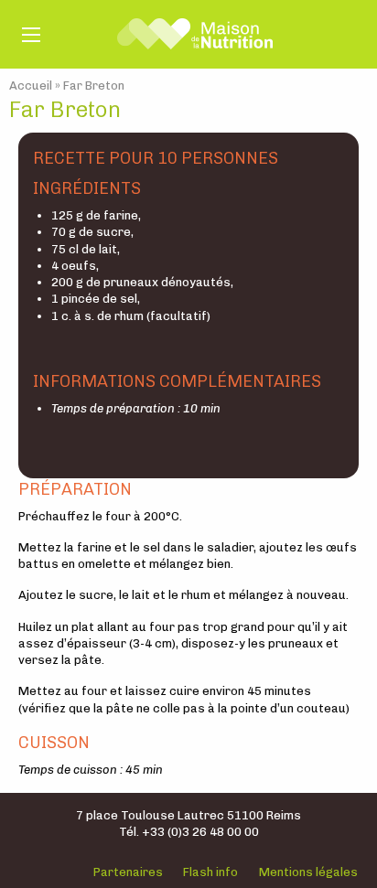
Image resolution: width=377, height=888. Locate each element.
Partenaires (128, 872)
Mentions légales (308, 872)
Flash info (210, 872)
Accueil (30, 85)
